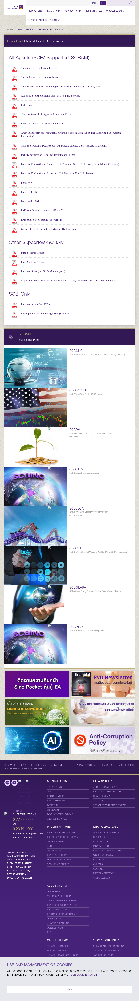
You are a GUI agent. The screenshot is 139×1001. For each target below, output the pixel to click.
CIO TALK (98, 864)
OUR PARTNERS (55, 928)
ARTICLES (98, 800)
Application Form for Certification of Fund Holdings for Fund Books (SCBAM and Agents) (69, 280)
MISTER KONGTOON (104, 873)
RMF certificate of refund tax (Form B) (42, 219)
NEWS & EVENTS (102, 796)
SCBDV (75, 429)
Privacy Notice (86, 765)
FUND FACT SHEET (57, 855)
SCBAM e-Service (57, 950)
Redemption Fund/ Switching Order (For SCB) (45, 313)
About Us (55, 20)
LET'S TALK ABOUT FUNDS (107, 850)
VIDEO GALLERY (102, 878)
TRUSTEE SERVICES (93, 10)
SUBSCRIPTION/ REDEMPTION (109, 946)
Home (10, 29)
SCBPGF (76, 548)
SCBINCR (76, 626)
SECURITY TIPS (127, 765)
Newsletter (54, 850)
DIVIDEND (52, 805)
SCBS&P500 (78, 390)
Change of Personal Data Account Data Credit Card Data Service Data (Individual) (64, 145)
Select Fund (54, 787)
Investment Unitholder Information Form (42, 123)
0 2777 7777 (23, 819)
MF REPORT (53, 810)
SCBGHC (76, 350)
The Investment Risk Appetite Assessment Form (46, 114)
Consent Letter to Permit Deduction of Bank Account (49, 229)
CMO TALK (99, 859)
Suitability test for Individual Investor (41, 77)
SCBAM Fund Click (58, 946)
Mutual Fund (35, 10)
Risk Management (58, 909)
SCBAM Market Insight (107, 832)
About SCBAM (57, 885)
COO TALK (98, 869)
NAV (49, 791)
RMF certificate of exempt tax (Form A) (42, 210)
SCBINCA (76, 469)
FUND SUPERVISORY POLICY (62, 905)
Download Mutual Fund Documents (40, 29)
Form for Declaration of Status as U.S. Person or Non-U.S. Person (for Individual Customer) (70, 164)
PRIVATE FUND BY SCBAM (107, 791)
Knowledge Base (115, 10)
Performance (55, 796)
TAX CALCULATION (103, 955)
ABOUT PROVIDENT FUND (61, 832)
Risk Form (26, 105)
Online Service (58, 940)
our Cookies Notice (84, 975)
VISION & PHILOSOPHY (59, 896)
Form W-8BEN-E (30, 201)
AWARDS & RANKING (58, 923)
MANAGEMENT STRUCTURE (62, 900)
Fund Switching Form (32, 252)
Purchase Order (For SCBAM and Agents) (43, 271)
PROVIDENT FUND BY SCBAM (63, 837)
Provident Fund (72, 10)
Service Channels (37, 20)
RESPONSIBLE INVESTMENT (62, 914)
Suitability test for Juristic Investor (39, 68)
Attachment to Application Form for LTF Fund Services (50, 95)
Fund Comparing (57, 800)
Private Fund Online (109, 805)
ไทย (94, 3)
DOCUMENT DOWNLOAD (60, 814)
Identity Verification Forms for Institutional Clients (48, 155)
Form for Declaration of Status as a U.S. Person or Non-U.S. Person (57, 173)
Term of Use (107, 765)
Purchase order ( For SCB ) (35, 304)
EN (102, 3)
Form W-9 (26, 182)
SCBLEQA (77, 508)
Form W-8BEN (29, 192)
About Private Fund (105, 787)
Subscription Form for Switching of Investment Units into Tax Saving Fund (61, 86)
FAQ (49, 932)
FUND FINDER (100, 841)
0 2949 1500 (23, 828)
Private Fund (53, 10)
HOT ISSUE (99, 837)
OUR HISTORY (54, 891)
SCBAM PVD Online (58, 864)
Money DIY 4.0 (101, 846)
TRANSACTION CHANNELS (107, 950)
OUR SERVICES (55, 918)
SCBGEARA (78, 587)
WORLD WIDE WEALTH (105, 855)
